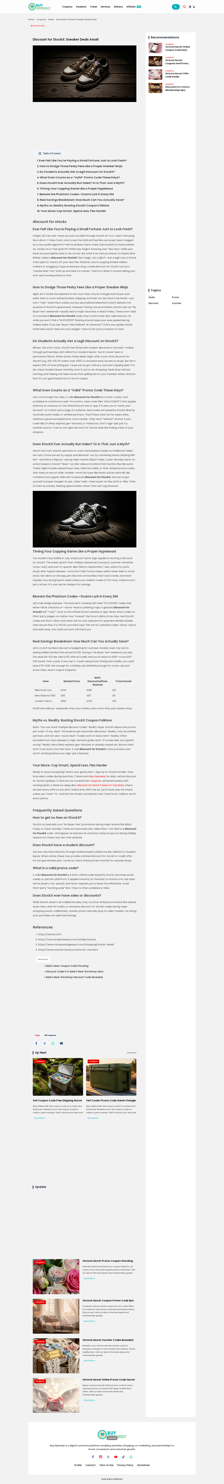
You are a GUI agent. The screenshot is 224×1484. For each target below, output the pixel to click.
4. (78, 177)
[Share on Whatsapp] (53, 1043)
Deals (51, 19)
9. (73, 205)
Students (81, 6)
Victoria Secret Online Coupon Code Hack (177, 48)
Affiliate (133, 6)
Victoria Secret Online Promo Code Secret (108, 1379)
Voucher (176, 303)
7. (75, 194)
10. (71, 211)
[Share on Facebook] (36, 1043)
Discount (153, 303)
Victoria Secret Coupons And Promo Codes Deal (176, 62)
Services (105, 6)
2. (79, 166)
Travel (93, 6)
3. (76, 172)
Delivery (118, 6)
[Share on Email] (61, 1043)
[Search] (184, 6)
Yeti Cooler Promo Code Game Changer (111, 1100)
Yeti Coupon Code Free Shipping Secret (57, 1100)
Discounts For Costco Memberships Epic (177, 88)
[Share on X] (44, 1043)
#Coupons (50, 1035)
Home (31, 19)
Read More (39, 1118)
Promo (175, 297)
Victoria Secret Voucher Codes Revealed (107, 1340)
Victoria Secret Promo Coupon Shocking (107, 1261)
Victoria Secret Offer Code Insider (177, 75)
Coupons (67, 6)
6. (75, 188)
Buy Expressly (97, 776)
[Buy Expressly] (39, 6)
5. (81, 183)
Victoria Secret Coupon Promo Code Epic (108, 1300)
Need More (131, 1052)
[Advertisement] (84, 134)
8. (80, 200)
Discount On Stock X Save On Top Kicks (100, 785)
